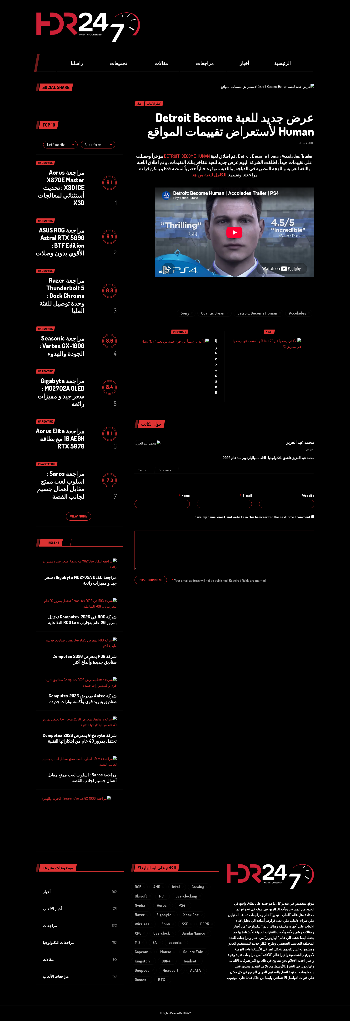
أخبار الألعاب (52, 908)
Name (184, 495)
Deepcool (142, 970)
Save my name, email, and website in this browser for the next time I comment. (252, 517)
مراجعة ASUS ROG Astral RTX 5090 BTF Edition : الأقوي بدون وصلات (60, 241)
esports (175, 942)
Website (308, 495)
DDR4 (166, 961)
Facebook (165, 470)
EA (154, 942)
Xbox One (191, 914)
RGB (138, 886)
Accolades (297, 313)
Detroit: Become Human (257, 313)
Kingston (142, 961)
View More (78, 516)
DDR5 (204, 924)
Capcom (141, 951)
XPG (138, 933)
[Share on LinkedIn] (61, 100)
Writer (309, 450)
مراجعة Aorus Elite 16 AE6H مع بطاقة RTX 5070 (60, 438)
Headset (189, 961)
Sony (185, 313)
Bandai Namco (193, 933)
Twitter (143, 470)
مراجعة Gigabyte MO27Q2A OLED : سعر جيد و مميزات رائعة (61, 392)
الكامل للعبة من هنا (208, 174)
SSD (185, 924)
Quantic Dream (213, 313)
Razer (140, 914)
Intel (176, 886)
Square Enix (193, 951)
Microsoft (170, 970)
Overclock (161, 933)
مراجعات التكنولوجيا (58, 942)
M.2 (137, 942)
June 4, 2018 (306, 143)
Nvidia (140, 905)
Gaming (198, 886)
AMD (156, 886)
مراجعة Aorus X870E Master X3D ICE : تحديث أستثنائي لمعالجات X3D (61, 187)
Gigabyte (163, 914)
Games (140, 979)
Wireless (142, 924)
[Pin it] (70, 100)
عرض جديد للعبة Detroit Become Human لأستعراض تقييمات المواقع (230, 124)
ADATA (195, 970)
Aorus (162, 905)
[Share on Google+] (79, 100)
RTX (161, 979)
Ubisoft (141, 896)
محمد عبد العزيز (300, 442)
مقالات (48, 959)
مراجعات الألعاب (56, 976)
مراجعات (50, 925)
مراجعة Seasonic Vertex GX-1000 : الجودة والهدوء (62, 345)
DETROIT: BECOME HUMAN (187, 156)
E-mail (246, 495)
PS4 (182, 905)
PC (161, 896)
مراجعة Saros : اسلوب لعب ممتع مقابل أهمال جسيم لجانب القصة (61, 484)
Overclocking (186, 896)
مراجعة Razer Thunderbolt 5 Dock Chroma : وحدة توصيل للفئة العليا (62, 295)
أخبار (46, 891)
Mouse (165, 951)
